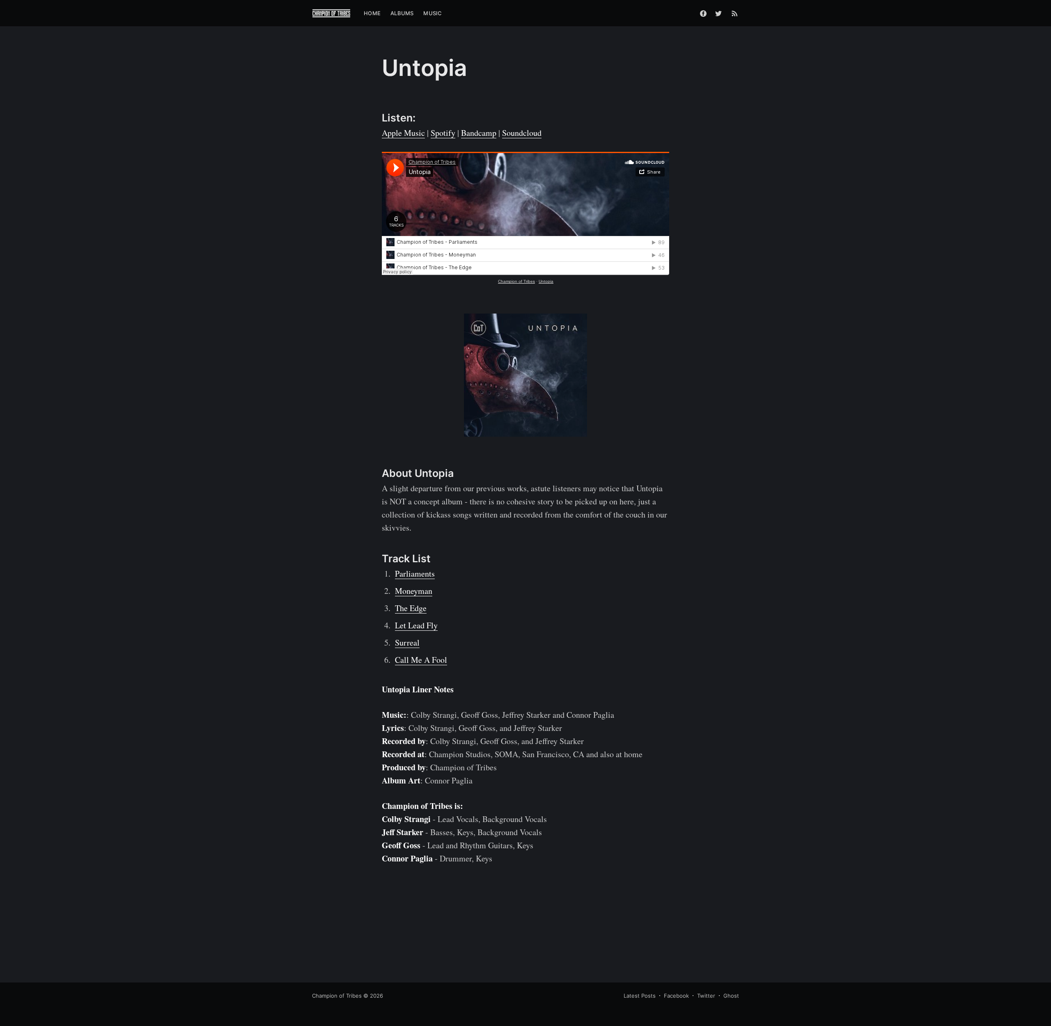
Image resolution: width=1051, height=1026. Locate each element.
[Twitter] (720, 13)
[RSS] (734, 13)
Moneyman (413, 590)
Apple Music (403, 132)
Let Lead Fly (416, 625)
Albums (401, 13)
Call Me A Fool (421, 659)
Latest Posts (640, 995)
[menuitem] (372, 13)
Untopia (546, 281)
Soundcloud (522, 132)
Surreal (407, 642)
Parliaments (415, 573)
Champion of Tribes (516, 281)
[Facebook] (703, 13)
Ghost (731, 995)
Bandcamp (478, 132)
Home (372, 13)
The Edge (411, 608)
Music (432, 13)
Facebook (676, 995)
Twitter (706, 995)
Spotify (443, 132)
